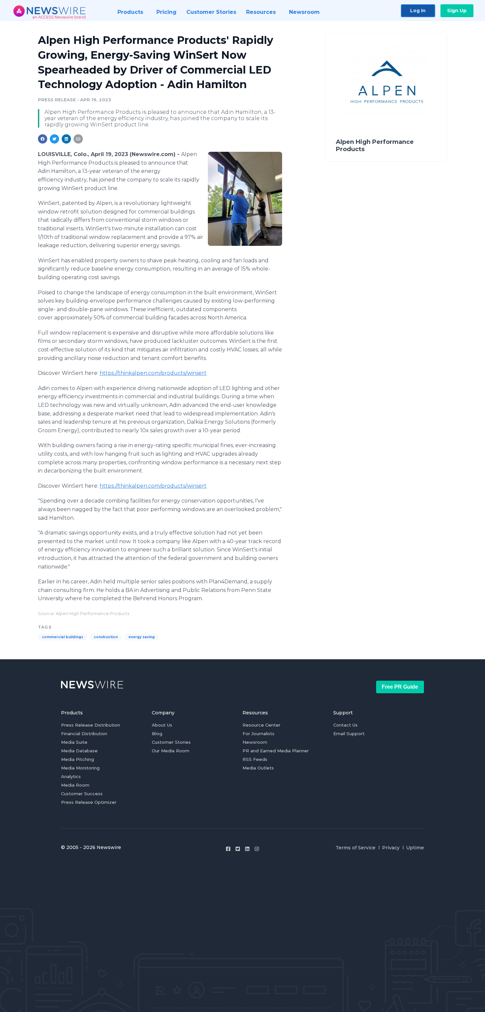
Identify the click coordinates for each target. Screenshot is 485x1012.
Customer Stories (171, 742)
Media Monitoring (80, 767)
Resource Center (261, 725)
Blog (157, 733)
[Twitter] (238, 848)
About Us (162, 725)
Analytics (71, 776)
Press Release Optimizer (88, 802)
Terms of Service (355, 848)
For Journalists (258, 733)
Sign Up (457, 11)
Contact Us (345, 725)
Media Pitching (77, 759)
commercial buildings (62, 637)
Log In (418, 11)
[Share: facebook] (43, 139)
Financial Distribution (84, 733)
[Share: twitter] (54, 139)
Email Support (349, 733)
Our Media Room (170, 750)
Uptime (415, 848)
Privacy (391, 848)
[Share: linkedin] (66, 139)
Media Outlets (258, 767)
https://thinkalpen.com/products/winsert (153, 373)
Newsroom (254, 742)
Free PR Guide (400, 687)
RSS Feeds (254, 759)
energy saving (141, 637)
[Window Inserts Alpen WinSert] (245, 198)
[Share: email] (78, 139)
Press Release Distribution (90, 725)
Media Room (75, 785)
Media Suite (74, 742)
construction (106, 637)
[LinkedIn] (247, 848)
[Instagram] (257, 848)
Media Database (79, 750)
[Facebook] (228, 848)
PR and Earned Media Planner (275, 750)
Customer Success (82, 793)
